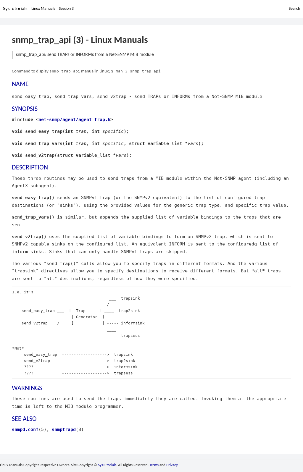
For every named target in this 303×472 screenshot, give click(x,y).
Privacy (172, 465)
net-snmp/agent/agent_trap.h (74, 119)
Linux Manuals (43, 9)
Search (294, 9)
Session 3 (66, 9)
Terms (154, 465)
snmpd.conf (25, 429)
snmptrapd (64, 429)
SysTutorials (15, 8)
